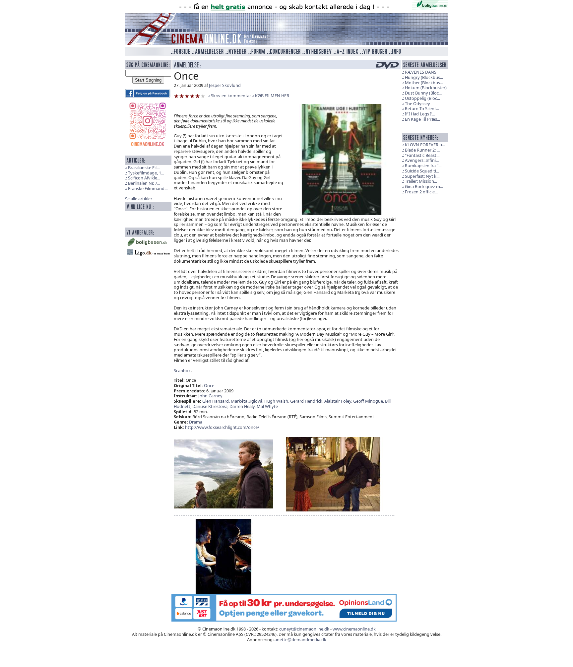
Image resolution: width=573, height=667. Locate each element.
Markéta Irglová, (247, 401)
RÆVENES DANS (420, 72)
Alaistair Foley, (338, 401)
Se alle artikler (138, 199)
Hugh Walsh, (277, 401)
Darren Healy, (243, 406)
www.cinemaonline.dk (354, 629)
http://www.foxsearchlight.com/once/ (222, 427)
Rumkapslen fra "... (423, 165)
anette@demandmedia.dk (300, 639)
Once (209, 385)
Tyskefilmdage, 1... (146, 173)
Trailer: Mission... (421, 181)
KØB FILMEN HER (272, 96)
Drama (195, 422)
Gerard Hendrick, (307, 401)
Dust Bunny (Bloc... (423, 93)
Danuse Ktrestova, (210, 406)
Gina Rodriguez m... (424, 186)
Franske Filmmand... (147, 188)
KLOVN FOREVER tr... (425, 145)
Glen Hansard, (216, 401)
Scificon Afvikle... (144, 178)
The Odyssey (417, 103)
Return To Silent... (422, 108)
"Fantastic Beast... (422, 155)
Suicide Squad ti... (422, 171)
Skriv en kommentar (231, 96)
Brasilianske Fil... (143, 167)
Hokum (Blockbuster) (426, 88)
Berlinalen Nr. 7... (144, 183)
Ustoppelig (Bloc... (422, 98)
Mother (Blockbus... (424, 83)
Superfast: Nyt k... (422, 176)
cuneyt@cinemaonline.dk (304, 629)
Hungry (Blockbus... (424, 77)
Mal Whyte (267, 406)
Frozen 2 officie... (421, 192)
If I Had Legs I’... (420, 114)
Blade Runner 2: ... (422, 150)
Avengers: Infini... (422, 160)
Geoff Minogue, (369, 401)
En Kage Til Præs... (422, 119)
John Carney (210, 396)
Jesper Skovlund (225, 85)
